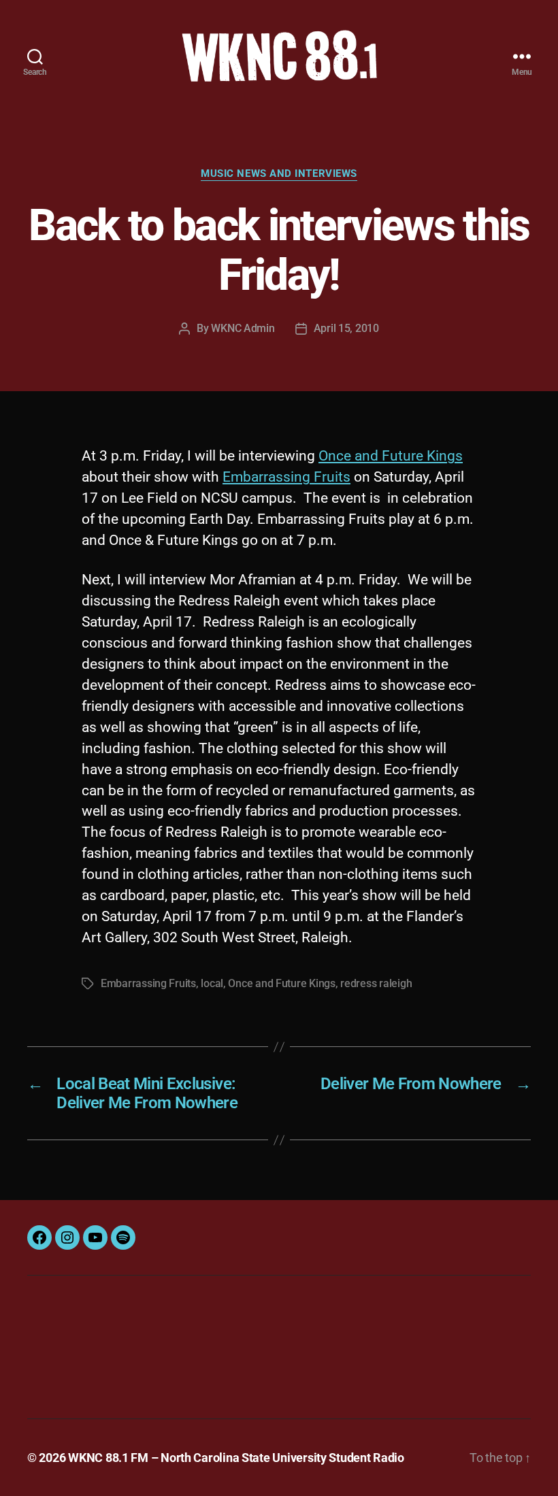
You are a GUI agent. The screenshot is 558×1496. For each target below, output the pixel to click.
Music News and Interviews (279, 173)
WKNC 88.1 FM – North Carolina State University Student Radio (236, 1457)
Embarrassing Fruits (286, 477)
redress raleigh (376, 983)
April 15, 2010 (346, 328)
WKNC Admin (242, 328)
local (212, 983)
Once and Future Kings (390, 456)
